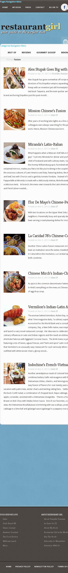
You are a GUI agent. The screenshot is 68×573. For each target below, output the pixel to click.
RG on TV (53, 7)
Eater (5, 519)
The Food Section (10, 536)
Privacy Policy (22, 567)
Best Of (54, 115)
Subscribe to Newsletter (54, 541)
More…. (6, 545)
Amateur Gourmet (10, 532)
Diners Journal (9, 527)
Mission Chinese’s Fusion (47, 110)
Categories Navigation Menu (13, 46)
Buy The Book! (50, 536)
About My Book (51, 527)
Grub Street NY (9, 523)
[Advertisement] (34, 464)
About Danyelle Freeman (54, 519)
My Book (16, 7)
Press (28, 7)
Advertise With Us (52, 545)
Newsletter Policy (44, 567)
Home (5, 7)
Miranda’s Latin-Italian (45, 144)
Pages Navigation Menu (10, 1)
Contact (40, 7)
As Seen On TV (50, 523)
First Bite (56, 74)
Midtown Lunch (9, 541)
